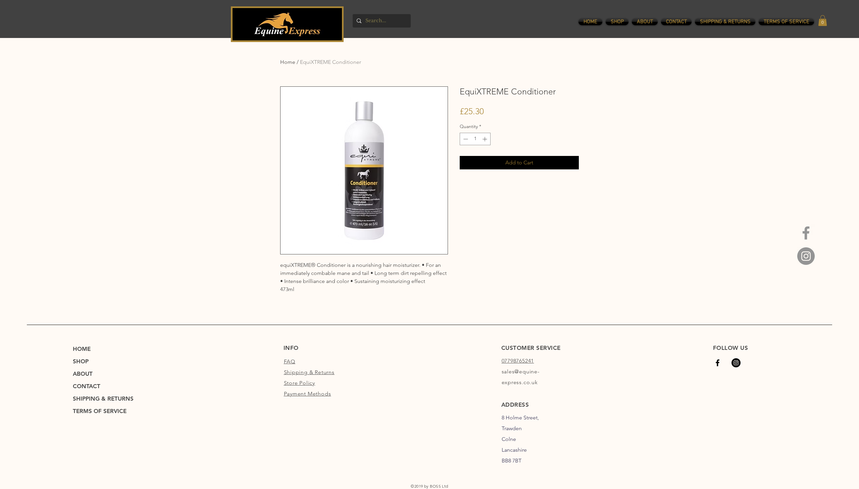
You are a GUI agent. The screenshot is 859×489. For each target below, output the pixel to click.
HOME (82, 348)
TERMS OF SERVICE (100, 411)
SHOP (81, 361)
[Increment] (485, 139)
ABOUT (83, 373)
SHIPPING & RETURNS (103, 398)
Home (287, 62)
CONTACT (86, 386)
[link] (822, 20)
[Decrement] (465, 139)
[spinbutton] (475, 139)
